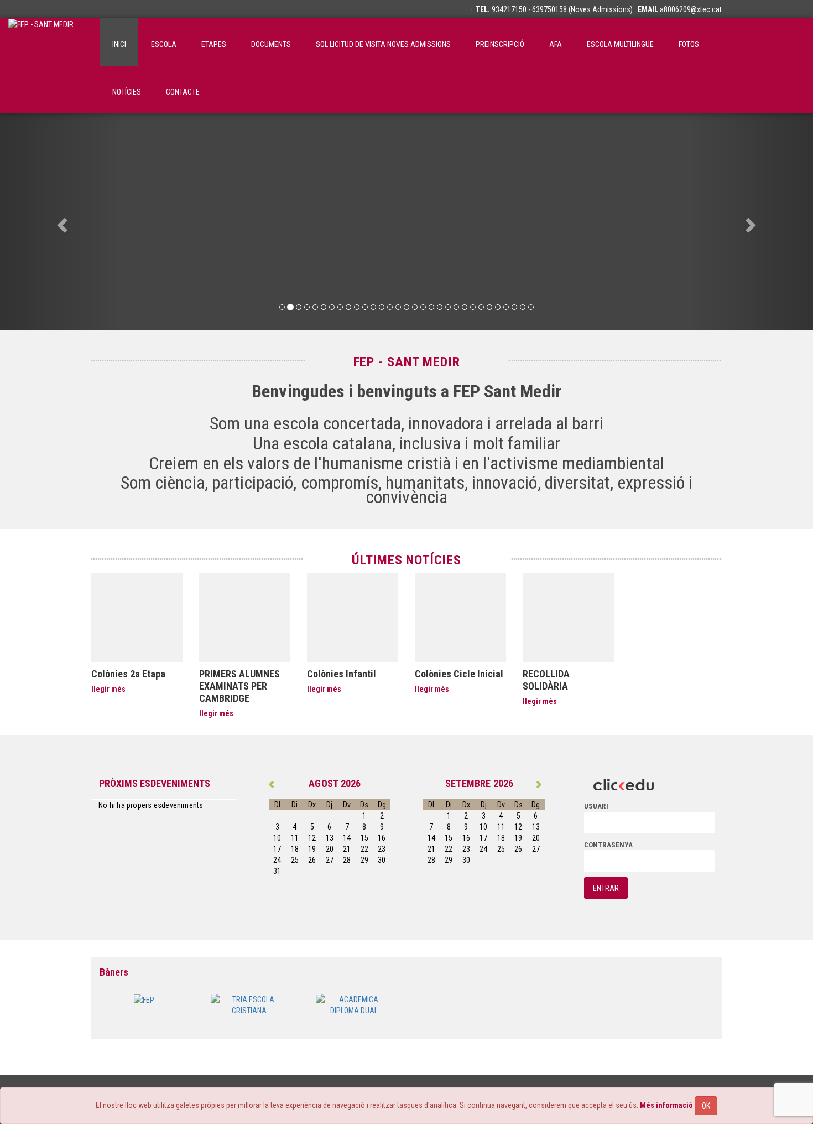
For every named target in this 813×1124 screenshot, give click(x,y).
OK (706, 1105)
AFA (555, 44)
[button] (61, 221)
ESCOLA (163, 44)
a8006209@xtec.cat (691, 9)
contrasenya (608, 845)
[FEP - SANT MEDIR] (41, 42)
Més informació (666, 1105)
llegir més (108, 689)
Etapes (213, 44)
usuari (596, 806)
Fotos (689, 44)
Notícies (126, 91)
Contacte (183, 91)
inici (119, 44)
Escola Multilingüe (620, 44)
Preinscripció (500, 44)
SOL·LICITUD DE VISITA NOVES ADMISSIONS (383, 44)
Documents (271, 44)
